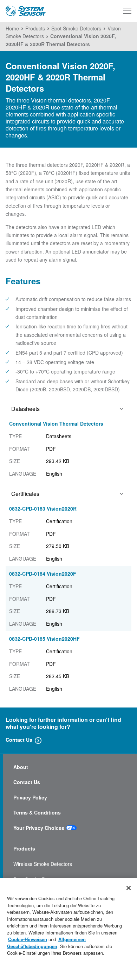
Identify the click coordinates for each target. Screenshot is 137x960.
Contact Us (19, 739)
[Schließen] (128, 888)
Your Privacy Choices (38, 828)
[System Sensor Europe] (26, 11)
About (20, 767)
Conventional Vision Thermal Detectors (56, 423)
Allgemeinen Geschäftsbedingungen (46, 943)
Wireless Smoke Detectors (42, 864)
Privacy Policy (30, 797)
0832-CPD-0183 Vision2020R (43, 508)
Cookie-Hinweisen (27, 939)
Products (24, 848)
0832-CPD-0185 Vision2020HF (44, 638)
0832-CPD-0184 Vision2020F (42, 573)
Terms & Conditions (37, 812)
